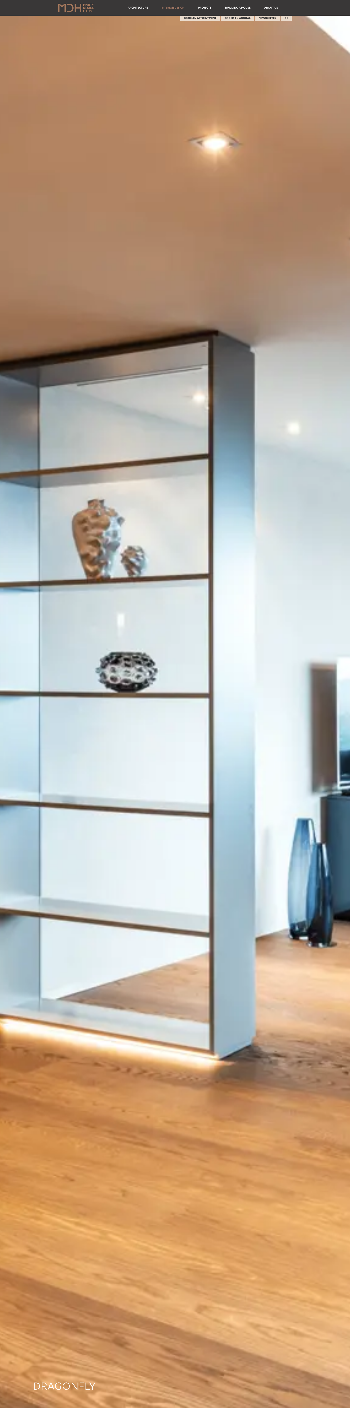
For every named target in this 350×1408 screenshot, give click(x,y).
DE (286, 18)
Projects (204, 7)
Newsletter (267, 18)
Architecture (138, 7)
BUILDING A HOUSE (237, 7)
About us (271, 7)
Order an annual (237, 18)
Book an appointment (200, 18)
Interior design (173, 7)
